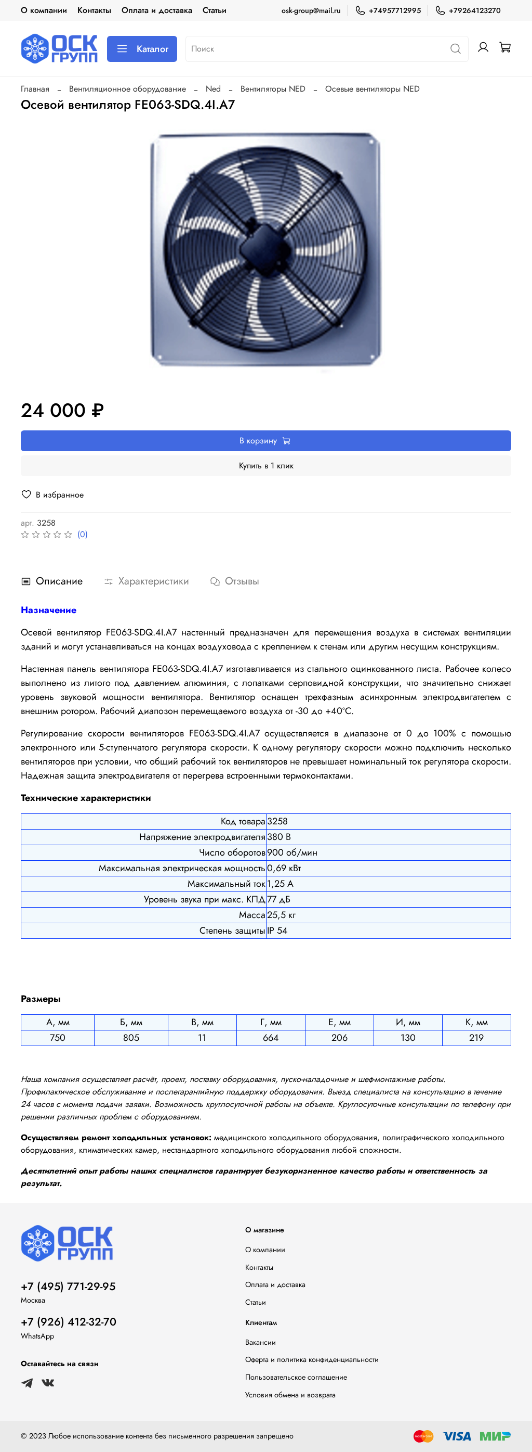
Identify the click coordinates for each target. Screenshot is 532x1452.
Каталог (152, 49)
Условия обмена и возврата (290, 1395)
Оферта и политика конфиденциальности (312, 1359)
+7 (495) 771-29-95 (68, 1286)
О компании (44, 10)
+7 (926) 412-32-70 (68, 1322)
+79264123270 (475, 10)
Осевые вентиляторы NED (372, 89)
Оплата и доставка (157, 10)
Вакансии (260, 1342)
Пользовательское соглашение (296, 1377)
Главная (35, 89)
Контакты (94, 10)
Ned (213, 89)
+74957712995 (395, 10)
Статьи (215, 10)
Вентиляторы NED (273, 89)
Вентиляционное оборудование (127, 89)
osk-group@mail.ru (311, 10)
